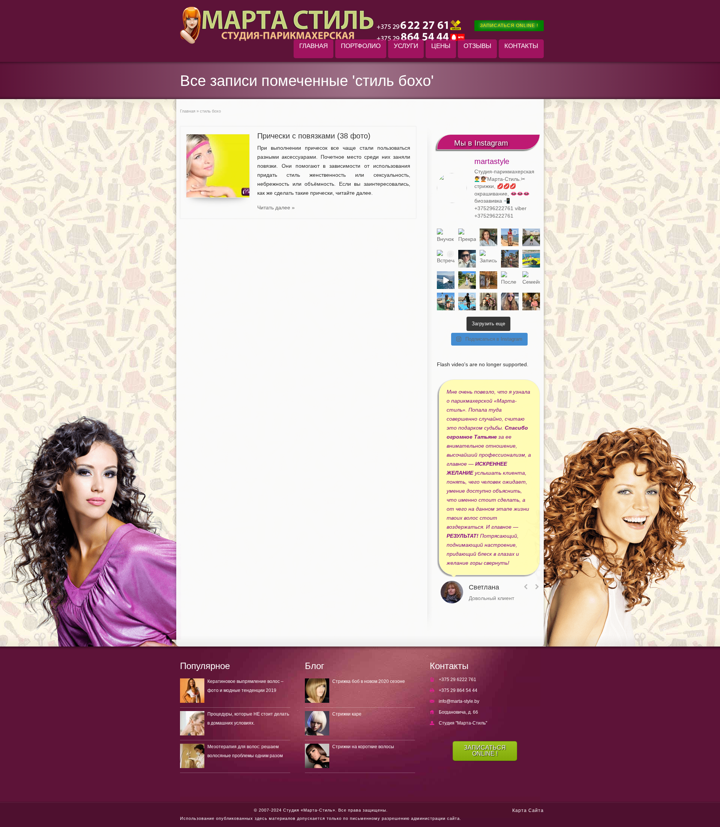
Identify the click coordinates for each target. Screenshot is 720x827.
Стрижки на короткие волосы (363, 746)
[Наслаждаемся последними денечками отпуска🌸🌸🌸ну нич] (510, 259)
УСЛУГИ (406, 46)
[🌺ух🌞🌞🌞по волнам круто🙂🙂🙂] (445, 280)
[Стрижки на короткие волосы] (317, 756)
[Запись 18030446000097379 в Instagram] (531, 259)
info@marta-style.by (459, 701)
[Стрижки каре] (317, 723)
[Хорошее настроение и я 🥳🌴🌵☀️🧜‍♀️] (445, 301)
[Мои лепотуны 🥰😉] (531, 237)
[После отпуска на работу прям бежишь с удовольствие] (510, 280)
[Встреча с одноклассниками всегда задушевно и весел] (445, 259)
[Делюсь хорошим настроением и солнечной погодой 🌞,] (510, 237)
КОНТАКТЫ (521, 46)
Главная (187, 111)
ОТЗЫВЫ (477, 46)
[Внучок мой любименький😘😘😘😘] (445, 237)
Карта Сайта (528, 810)
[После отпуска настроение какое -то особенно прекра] (488, 237)
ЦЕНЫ (440, 46)
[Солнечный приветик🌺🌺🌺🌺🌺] (467, 301)
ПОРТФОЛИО (361, 46)
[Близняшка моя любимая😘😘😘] (488, 280)
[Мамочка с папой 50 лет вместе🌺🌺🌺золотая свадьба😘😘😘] (488, 301)
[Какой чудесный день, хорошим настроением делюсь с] (467, 259)
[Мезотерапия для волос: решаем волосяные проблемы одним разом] (192, 756)
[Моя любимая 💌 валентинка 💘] (531, 301)
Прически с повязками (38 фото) (313, 136)
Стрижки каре (347, 714)
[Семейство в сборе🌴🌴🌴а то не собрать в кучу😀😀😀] (531, 280)
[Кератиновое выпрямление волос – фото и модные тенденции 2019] (192, 690)
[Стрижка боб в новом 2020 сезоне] (317, 690)
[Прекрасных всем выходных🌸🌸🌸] (467, 237)
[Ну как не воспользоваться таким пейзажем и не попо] (467, 280)
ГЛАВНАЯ (313, 46)
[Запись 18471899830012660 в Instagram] (488, 259)
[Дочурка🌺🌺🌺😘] (510, 301)
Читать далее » (276, 207)
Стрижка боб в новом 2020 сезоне (368, 681)
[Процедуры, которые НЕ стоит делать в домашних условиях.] (192, 723)
